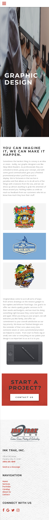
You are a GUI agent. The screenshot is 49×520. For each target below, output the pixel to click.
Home (5, 481)
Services (6, 484)
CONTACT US (24, 397)
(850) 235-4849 (9, 461)
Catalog (6, 489)
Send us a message (11, 467)
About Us (7, 492)
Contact (6, 494)
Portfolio (7, 486)
